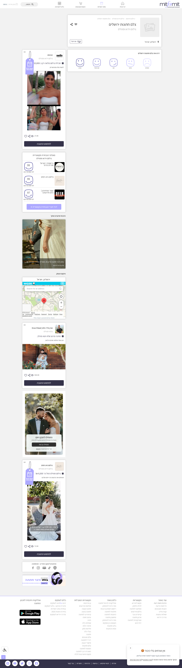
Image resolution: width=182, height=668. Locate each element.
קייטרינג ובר (136, 614)
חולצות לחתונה (110, 611)
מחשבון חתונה (110, 617)
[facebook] (36, 665)
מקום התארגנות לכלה (83, 654)
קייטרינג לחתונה (85, 614)
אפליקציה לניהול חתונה (107, 603)
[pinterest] (8, 665)
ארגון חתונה (136, 617)
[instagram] (29, 665)
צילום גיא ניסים (47, 176)
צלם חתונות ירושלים (103, 19)
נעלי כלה (87, 631)
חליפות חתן (86, 628)
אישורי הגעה (86, 643)
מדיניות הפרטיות (136, 659)
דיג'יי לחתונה (86, 640)
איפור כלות (87, 626)
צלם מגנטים (86, 637)
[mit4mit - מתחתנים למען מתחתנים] (170, 4)
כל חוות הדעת (161, 606)
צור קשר (71, 663)
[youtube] (15, 665)
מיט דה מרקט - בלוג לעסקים (55, 606)
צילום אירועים (130, 19)
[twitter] (22, 665)
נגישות (95, 663)
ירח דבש (138, 623)
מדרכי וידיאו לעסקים (58, 614)
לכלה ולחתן (137, 606)
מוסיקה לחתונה (135, 608)
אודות (114, 663)
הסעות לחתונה (85, 648)
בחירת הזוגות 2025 (59, 611)
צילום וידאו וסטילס (118, 19)
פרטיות (87, 663)
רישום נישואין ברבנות (108, 608)
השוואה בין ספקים (109, 623)
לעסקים (58, 603)
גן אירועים (87, 603)
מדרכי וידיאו (162, 617)
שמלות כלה (86, 623)
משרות (79, 663)
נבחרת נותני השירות (58, 608)
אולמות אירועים (85, 606)
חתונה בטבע (86, 611)
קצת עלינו (163, 611)
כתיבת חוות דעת (160, 603)
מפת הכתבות (111, 628)
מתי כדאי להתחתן (109, 606)
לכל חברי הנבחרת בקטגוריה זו (44, 206)
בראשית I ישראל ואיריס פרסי (46, 164)
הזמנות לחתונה (110, 614)
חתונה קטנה (86, 608)
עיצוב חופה (87, 617)
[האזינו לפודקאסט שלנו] (44, 579)
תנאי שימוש (104, 663)
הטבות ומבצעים (161, 608)
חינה (89, 620)
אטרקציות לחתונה (134, 620)
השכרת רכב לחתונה (83, 651)
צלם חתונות (86, 645)
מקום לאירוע (136, 603)
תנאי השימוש (147, 659)
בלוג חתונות (111, 626)
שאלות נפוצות (161, 614)
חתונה (88, 634)
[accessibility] (4, 649)
